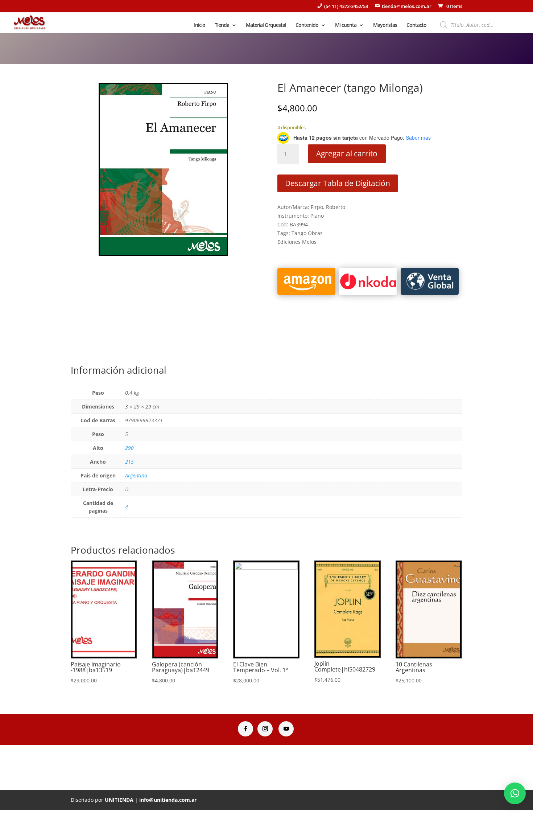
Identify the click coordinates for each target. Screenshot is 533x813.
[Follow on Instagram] (265, 728)
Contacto (416, 25)
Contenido (307, 25)
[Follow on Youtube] (286, 728)
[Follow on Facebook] (245, 728)
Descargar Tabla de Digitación (337, 183)
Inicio (199, 25)
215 (129, 461)
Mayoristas (385, 25)
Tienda (222, 25)
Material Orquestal (266, 25)
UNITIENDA (119, 799)
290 (129, 447)
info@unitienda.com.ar (168, 799)
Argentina (136, 475)
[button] (515, 793)
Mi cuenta (345, 25)
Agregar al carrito (346, 153)
